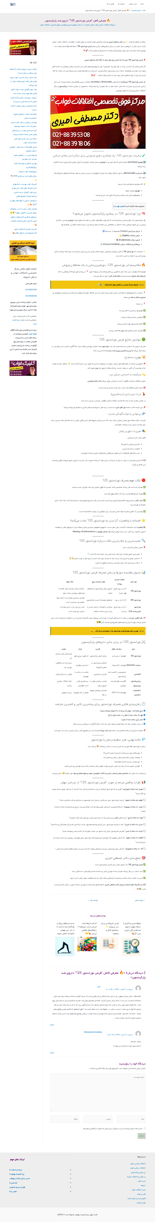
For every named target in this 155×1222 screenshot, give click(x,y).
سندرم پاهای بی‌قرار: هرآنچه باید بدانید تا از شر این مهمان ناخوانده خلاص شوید (65, 928)
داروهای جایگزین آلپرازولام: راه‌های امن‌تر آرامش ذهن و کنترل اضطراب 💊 (24, 221)
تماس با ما (110, 4)
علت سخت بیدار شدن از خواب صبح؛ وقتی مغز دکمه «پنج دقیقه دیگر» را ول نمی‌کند (23, 81)
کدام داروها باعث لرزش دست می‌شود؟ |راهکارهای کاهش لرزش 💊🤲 (87, 928)
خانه (142, 4)
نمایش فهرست (119, 206)
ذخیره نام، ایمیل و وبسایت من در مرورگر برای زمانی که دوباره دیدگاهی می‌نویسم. (113, 1128)
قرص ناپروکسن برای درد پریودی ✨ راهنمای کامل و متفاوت (110, 928)
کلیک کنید (33, 333)
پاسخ (52, 1024)
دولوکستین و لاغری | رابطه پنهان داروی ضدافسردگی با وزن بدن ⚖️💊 (132, 928)
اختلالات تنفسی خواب (138, 1163)
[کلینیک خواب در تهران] (98, 122)
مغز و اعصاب (89, 24)
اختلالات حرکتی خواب (102, 24)
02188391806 (31, 289)
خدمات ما (121, 4)
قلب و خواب (141, 1194)
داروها (113, 24)
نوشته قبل (140, 900)
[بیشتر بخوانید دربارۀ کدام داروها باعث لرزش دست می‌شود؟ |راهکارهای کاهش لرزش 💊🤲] (87, 944)
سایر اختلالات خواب (138, 1189)
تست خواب (133, 4)
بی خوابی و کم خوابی (138, 1172)
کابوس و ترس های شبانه (137, 1198)
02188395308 (31, 296)
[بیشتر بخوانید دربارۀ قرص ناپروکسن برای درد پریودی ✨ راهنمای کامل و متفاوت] (109, 943)
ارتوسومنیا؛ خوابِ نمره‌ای (28, 171)
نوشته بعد (93, 900)
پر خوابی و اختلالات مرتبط (136, 1176)
